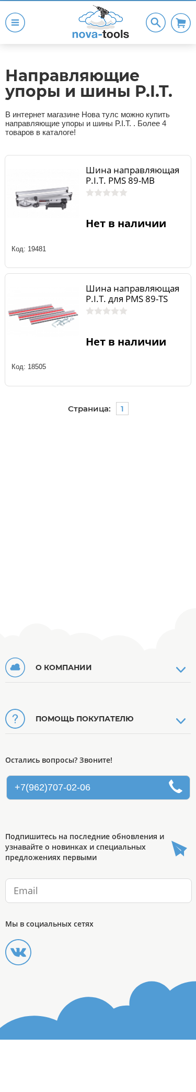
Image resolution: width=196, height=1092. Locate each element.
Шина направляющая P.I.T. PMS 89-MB (132, 175)
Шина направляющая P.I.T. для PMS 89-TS (132, 293)
